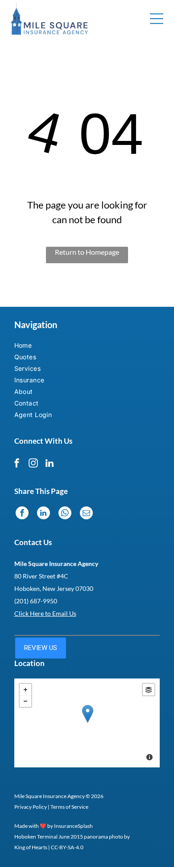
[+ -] (87, 722)
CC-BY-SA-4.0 (67, 847)
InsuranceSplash (73, 826)
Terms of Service (69, 806)
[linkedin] (49, 464)
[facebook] (16, 464)
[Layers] (148, 689)
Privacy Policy (30, 806)
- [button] (25, 701)
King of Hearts (30, 847)
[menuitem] (40, 346)
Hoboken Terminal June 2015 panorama (61, 836)
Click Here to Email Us (45, 613)
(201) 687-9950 (35, 601)
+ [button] (25, 689)
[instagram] (33, 464)
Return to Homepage (87, 252)
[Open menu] (156, 18)
